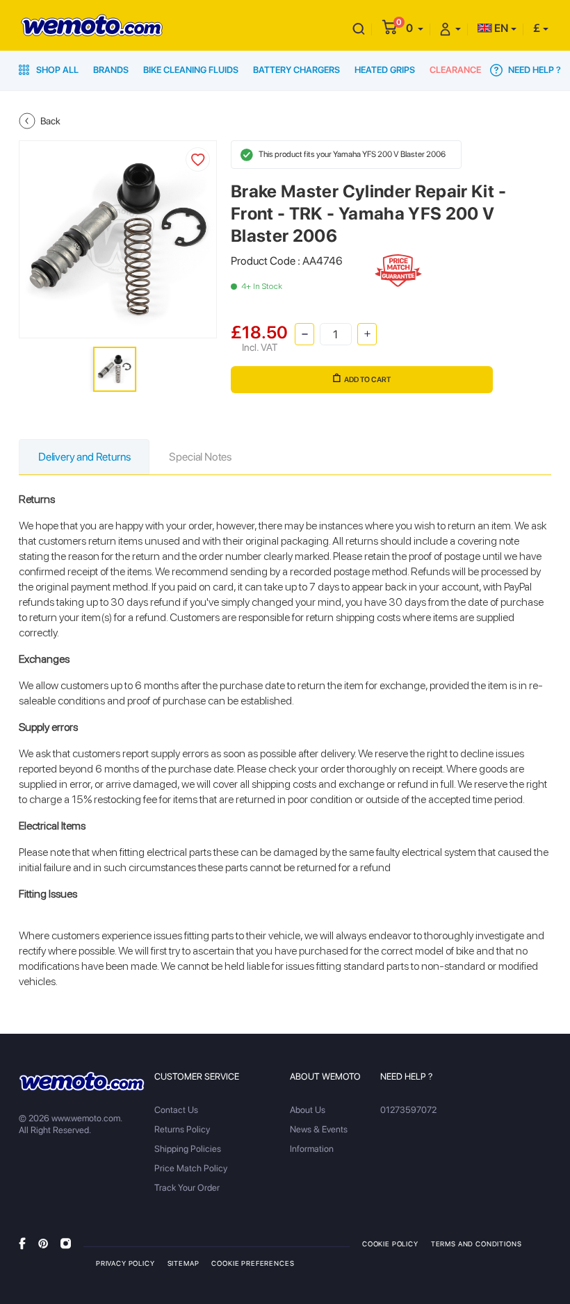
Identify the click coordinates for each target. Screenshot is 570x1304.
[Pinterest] (43, 1243)
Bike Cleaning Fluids (190, 70)
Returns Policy (182, 1129)
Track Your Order (187, 1187)
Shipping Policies (187, 1149)
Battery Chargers (296, 70)
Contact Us (176, 1110)
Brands (111, 70)
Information (312, 1149)
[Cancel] (358, 28)
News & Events (319, 1129)
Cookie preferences (252, 1263)
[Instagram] (65, 1243)
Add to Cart (367, 379)
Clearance (455, 70)
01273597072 (408, 1110)
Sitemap (184, 1263)
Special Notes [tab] (200, 456)
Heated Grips (385, 70)
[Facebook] (22, 1243)
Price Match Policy (190, 1168)
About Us (307, 1110)
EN (500, 28)
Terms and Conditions (476, 1243)
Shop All (56, 70)
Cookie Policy (390, 1243)
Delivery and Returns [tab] (84, 456)
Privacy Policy (125, 1263)
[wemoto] (82, 1081)
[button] (414, 28)
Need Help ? (533, 70)
